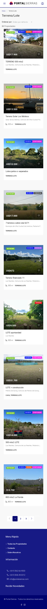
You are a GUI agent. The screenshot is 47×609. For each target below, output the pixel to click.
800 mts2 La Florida (14, 497)
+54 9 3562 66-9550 (17, 571)
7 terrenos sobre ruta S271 (17, 223)
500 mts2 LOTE (12, 442)
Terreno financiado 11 (15, 278)
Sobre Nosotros (14, 552)
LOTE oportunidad (13, 332)
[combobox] (22, 22)
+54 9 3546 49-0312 (17, 575)
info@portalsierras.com (19, 579)
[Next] (31, 518)
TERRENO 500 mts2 (14, 61)
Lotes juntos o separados (17, 171)
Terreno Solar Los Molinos (17, 116)
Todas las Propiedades (17, 544)
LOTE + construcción (15, 387)
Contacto (11, 548)
